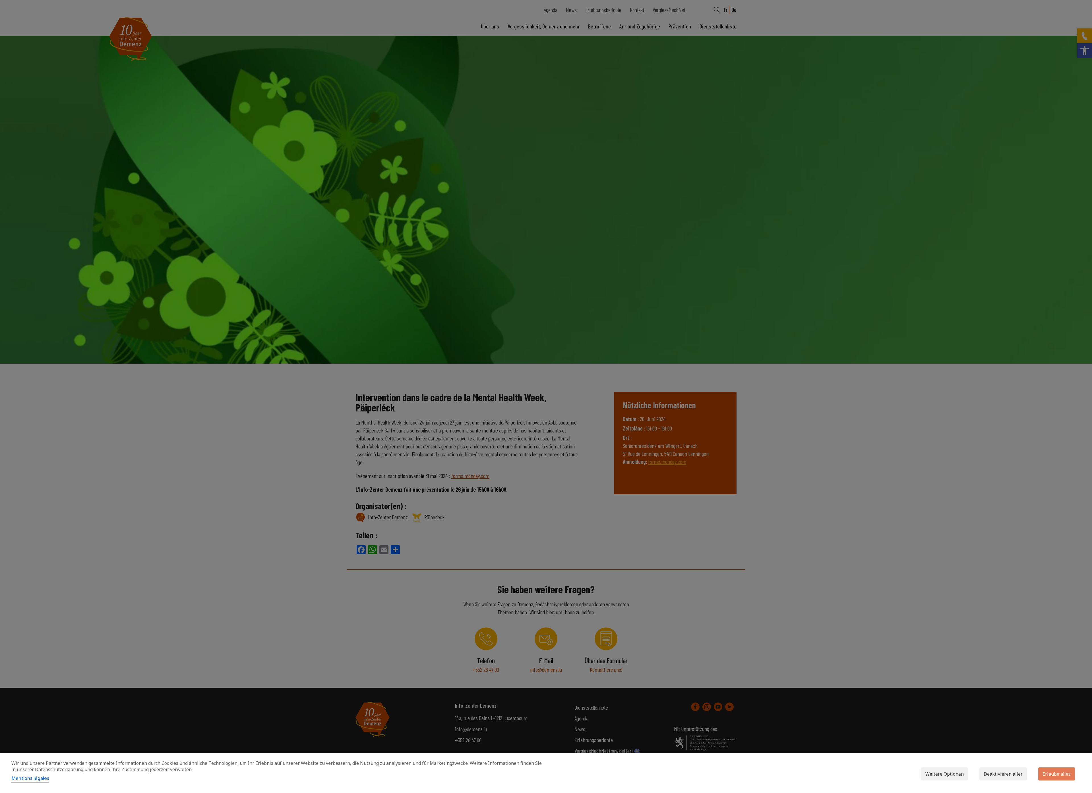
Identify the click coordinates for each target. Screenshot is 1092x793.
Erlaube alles (1057, 774)
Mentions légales (30, 778)
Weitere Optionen (944, 774)
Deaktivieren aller (1003, 774)
